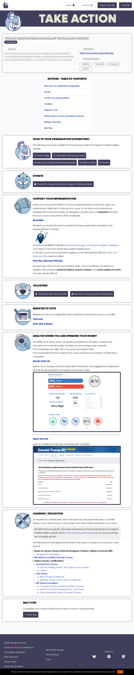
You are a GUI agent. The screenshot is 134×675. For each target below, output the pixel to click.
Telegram (114, 245)
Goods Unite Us (41, 361)
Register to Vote (51, 110)
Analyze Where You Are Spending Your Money (64, 116)
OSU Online (41, 573)
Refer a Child (88, 162)
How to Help (43, 155)
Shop (48, 659)
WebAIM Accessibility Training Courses (53, 557)
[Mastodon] (123, 656)
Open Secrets (40, 439)
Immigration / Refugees (48, 554)
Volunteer (48, 104)
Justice (43, 570)
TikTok (86, 69)
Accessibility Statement (14, 652)
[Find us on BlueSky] (94, 656)
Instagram (113, 64)
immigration (10, 42)
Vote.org (38, 319)
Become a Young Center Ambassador (56, 162)
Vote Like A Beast (43, 324)
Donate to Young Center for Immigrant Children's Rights (64, 184)
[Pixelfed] (108, 656)
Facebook (99, 64)
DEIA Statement (11, 657)
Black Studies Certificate (52, 576)
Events (105, 162)
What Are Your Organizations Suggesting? (62, 86)
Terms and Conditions (13, 666)
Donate (47, 92)
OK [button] (120, 672)
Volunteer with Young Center (70, 155)
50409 (48, 249)
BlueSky (85, 64)
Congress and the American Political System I (62, 586)
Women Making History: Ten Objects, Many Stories (64, 567)
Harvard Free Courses (47, 564)
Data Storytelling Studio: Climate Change (60, 592)
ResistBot (38, 220)
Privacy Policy (10, 661)
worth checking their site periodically (84, 533)
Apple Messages (77, 245)
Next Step (48, 128)
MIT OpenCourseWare (47, 583)
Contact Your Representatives (57, 98)
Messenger (92, 245)
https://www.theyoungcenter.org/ (96, 53)
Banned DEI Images (54, 650)
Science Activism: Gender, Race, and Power (62, 589)
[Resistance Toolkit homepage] (5, 5)
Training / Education (52, 122)
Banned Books (52, 654)
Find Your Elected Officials (48, 261)
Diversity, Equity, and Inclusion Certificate (60, 580)
